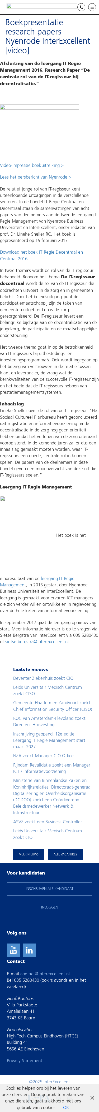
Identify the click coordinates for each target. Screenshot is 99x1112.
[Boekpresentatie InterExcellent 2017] (39, 130)
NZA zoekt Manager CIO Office (43, 755)
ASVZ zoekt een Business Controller (47, 821)
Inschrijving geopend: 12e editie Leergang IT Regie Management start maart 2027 (49, 741)
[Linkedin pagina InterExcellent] (29, 950)
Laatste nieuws (30, 670)
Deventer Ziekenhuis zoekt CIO (43, 678)
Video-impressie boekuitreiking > (32, 165)
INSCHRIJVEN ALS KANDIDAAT (49, 888)
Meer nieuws (29, 854)
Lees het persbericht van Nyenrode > (35, 177)
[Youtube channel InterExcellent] (13, 950)
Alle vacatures (65, 854)
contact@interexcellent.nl (45, 973)
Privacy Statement (24, 1060)
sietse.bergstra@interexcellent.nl (37, 641)
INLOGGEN (49, 907)
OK (66, 1107)
